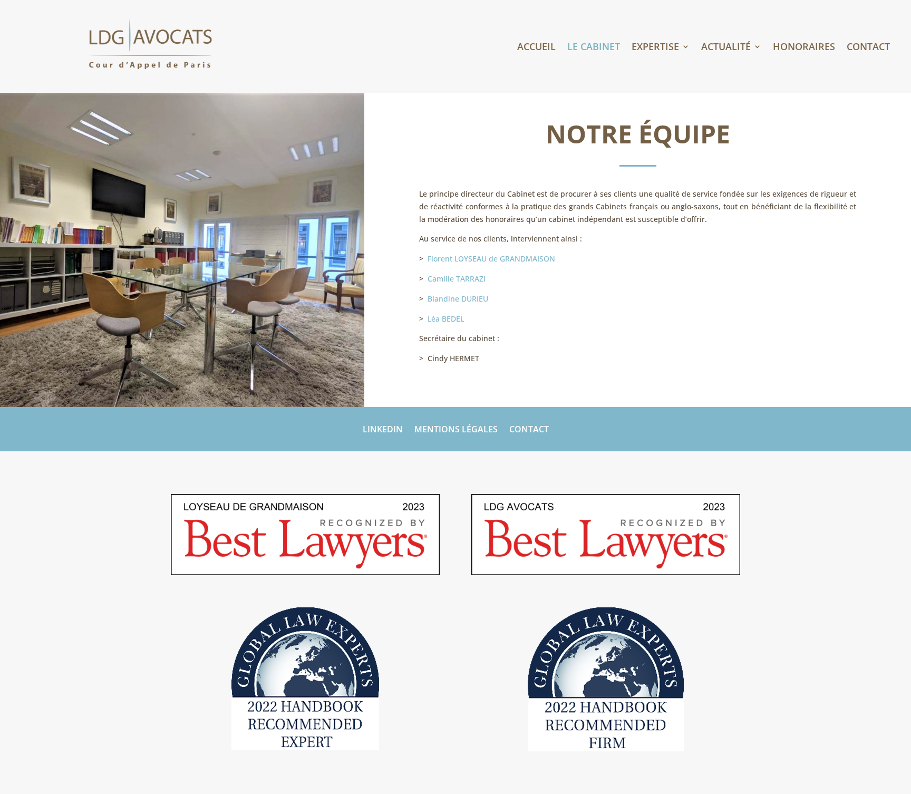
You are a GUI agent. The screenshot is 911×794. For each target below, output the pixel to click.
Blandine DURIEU (458, 299)
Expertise (655, 48)
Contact (868, 48)
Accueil (536, 48)
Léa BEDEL (446, 319)
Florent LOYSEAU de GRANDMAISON (491, 259)
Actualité (726, 48)
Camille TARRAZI (457, 279)
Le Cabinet (593, 48)
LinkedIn (383, 430)
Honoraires (804, 48)
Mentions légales (456, 430)
